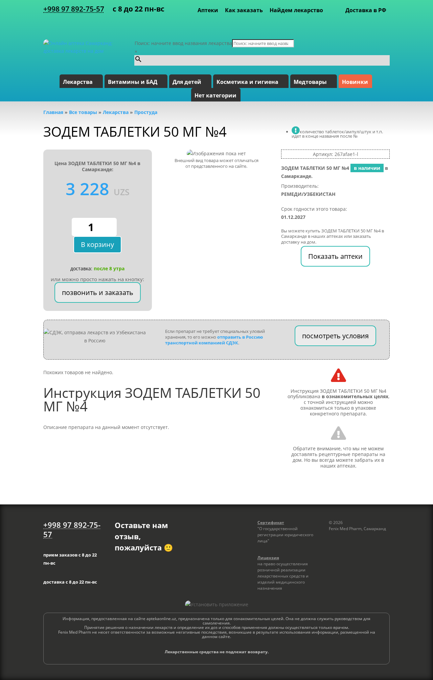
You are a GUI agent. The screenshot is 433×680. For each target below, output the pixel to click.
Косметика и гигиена (247, 82)
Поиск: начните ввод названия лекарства (183, 43)
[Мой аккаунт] (374, 23)
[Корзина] (384, 23)
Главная (53, 112)
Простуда (145, 112)
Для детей (187, 82)
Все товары (83, 112)
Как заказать (244, 10)
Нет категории (215, 95)
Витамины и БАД (132, 82)
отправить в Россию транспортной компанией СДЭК (214, 340)
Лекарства (78, 82)
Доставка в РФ (365, 10)
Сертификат (270, 522)
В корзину (97, 244)
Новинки (355, 82)
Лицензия (268, 558)
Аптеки (208, 10)
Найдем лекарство (296, 10)
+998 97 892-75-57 (73, 9)
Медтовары (310, 82)
